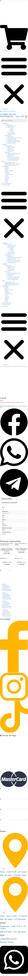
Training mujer (11, 151)
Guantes (7, 177)
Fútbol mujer (10, 148)
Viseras (6, 182)
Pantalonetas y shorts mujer (13, 158)
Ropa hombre (8, 135)
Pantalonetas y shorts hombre (14, 141)
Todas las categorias (6, 366)
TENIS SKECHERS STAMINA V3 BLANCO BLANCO (6, 550)
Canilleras (7, 173)
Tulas (6, 180)
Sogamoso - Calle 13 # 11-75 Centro (13, 927)
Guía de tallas (5, 585)
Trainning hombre (11, 134)
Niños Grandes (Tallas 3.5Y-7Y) (11, 165)
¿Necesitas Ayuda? (7, 586)
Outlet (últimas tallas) (7, 183)
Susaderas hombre (12, 143)
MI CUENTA (5, 50)
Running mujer (11, 149)
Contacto (4, 584)
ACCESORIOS (6, 166)
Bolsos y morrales (9, 170)
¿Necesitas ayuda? (8, 938)
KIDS (4, 161)
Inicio (1, 366)
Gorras (6, 175)
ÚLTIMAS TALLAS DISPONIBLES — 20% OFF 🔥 (13, 115)
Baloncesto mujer (11, 147)
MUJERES (5, 144)
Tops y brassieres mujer (13, 160)
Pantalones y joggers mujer (13, 157)
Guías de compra (6, 184)
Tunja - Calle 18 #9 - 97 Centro (13, 871)
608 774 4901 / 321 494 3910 (13, 931)
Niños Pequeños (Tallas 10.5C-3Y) (12, 164)
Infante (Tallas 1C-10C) (10, 162)
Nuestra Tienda (6, 942)
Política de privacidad (7, 589)
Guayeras (7, 178)
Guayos (12, 128)
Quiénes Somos (6, 588)
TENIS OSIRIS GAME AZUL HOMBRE (21, 549)
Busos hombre (11, 136)
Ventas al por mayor (7, 590)
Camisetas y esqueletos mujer (14, 153)
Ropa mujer (7, 152)
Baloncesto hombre (12, 126)
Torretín (12, 131)
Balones (7, 169)
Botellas (6, 171)
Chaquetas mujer (11, 154)
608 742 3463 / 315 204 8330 (13, 919)
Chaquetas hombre (12, 139)
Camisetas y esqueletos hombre (14, 138)
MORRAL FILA (7, 562)
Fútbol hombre (11, 127)
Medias (6, 179)
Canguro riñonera (9, 174)
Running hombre (11, 132)
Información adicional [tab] (6, 498)
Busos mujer (10, 156)
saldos (1, 407)
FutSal (11, 130)
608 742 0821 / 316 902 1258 (13, 875)
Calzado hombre (8, 125)
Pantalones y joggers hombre (14, 140)
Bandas (6, 167)
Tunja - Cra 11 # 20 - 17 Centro (13, 915)
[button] (14, 80)
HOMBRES (5, 123)
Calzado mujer (8, 145)
